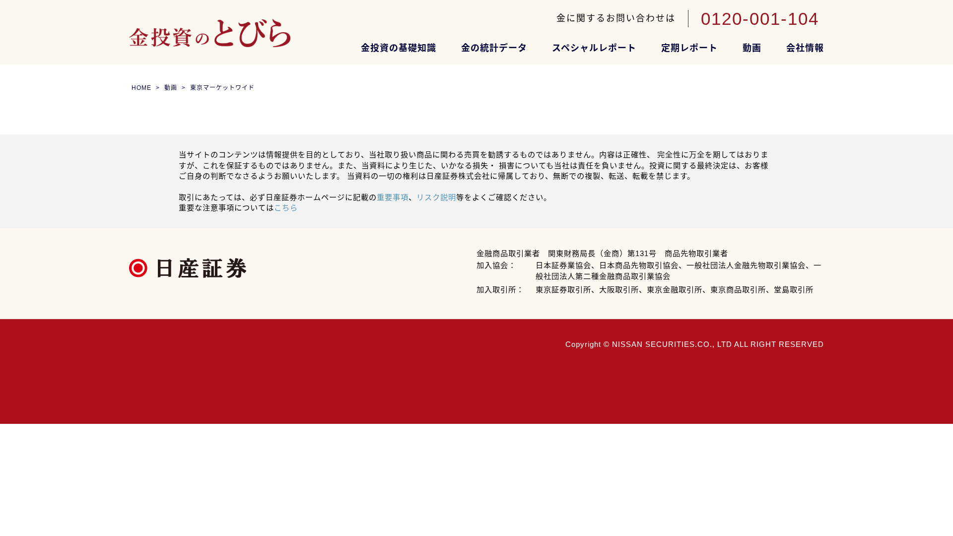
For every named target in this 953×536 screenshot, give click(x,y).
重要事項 (392, 197)
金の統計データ (494, 48)
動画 (752, 48)
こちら (286, 207)
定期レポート (689, 48)
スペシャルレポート (594, 48)
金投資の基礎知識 (398, 48)
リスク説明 (436, 197)
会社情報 (805, 48)
